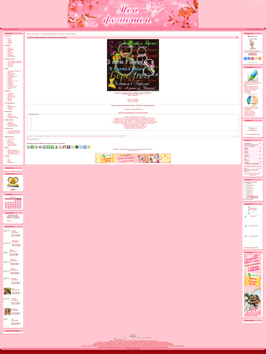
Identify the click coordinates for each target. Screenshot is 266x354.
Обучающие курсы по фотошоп (167, 346)
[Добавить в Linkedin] (85, 147)
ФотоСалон (247, 91)
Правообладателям (13, 150)
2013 (33, 33)
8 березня (83, 136)
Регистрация (11, 29)
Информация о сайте (13, 133)
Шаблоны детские (127, 344)
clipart (68, 136)
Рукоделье (154, 347)
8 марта (10, 79)
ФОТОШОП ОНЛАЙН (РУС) (251, 81)
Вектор (9, 51)
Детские (10, 47)
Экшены (10, 42)
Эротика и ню (11, 63)
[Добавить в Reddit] (81, 147)
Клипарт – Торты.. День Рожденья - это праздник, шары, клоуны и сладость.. (135, 120)
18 (6, 206)
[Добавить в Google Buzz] (40, 147)
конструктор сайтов (134, 352)
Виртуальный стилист (250, 90)
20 (10, 206)
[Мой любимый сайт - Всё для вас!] (252, 213)
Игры (9, 159)
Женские (10, 98)
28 (13, 208)
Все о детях (11, 142)
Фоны (9, 105)
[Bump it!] (56, 147)
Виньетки (10, 82)
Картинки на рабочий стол (116, 346)
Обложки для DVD (12, 86)
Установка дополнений (14, 132)
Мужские (10, 78)
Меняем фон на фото (250, 113)
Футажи (10, 115)
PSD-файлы (11, 55)
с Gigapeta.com (249, 191)
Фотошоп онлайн (109, 342)
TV (8, 158)
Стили (9, 39)
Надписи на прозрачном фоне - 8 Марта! (135, 116)
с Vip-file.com (248, 193)
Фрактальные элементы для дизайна (135, 125)
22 (15, 206)
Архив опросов (254, 198)
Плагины (10, 43)
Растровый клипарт (163, 342)
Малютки (10, 94)
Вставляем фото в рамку (251, 107)
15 (15, 204)
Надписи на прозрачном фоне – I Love (135, 128)
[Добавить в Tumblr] (68, 147)
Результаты (246, 198)
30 (17, 208)
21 (13, 206)
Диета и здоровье (12, 145)
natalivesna (53, 136)
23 (17, 206)
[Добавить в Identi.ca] (28, 147)
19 (8, 206)
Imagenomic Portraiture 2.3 (251, 87)
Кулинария (10, 141)
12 (8, 204)
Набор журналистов (151, 341)
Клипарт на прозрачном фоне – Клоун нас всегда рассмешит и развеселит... (135, 123)
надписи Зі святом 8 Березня (112, 136)
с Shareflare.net (249, 190)
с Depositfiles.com (250, 185)
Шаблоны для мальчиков (140, 344)
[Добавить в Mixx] (64, 147)
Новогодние (11, 93)
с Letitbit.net (248, 183)
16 (17, 204)
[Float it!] (44, 147)
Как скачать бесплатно (14, 153)
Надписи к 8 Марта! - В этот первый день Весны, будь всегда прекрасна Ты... (135, 118)
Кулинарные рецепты (136, 347)
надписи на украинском (75, 136)
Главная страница (114, 341)
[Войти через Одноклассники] (259, 58)
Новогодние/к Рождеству (14, 71)
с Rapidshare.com (250, 188)
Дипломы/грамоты (115, 344)
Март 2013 (13, 197)
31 (20, 208)
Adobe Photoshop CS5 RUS (251, 86)
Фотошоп (10, 113)
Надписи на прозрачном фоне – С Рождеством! (135, 124)
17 (20, 204)
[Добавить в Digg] (60, 147)
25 (6, 208)
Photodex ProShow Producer (251, 89)
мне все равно (249, 195)
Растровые (10, 52)
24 (20, 206)
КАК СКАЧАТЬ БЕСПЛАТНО (140, 113)
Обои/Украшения (12, 106)
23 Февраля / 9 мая (13, 81)
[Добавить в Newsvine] (32, 147)
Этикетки (10, 84)
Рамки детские (134, 343)
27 (10, 208)
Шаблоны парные (98, 346)
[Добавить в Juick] (36, 147)
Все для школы (12, 87)
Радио (9, 161)
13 (10, 204)
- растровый (35, 136)
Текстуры (10, 109)
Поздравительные (12, 76)
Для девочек (11, 95)
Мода (9, 140)
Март (37, 33)
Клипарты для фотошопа (95, 136)
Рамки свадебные (144, 343)
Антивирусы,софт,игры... (251, 247)
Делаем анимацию (249, 114)
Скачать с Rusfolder (133, 99)
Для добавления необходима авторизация (252, 174)
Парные (10, 100)
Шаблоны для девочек (155, 344)
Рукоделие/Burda (12, 144)
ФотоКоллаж (247, 92)
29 (15, 208)
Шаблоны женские (168, 344)
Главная (5, 29)
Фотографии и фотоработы (15, 62)
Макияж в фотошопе (249, 112)
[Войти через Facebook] (249, 58)
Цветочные (11, 50)
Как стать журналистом (14, 151)
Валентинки (11, 77)
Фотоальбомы (11, 73)
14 (13, 204)
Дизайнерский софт (13, 117)
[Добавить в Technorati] (52, 147)
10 (20, 202)
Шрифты (10, 40)
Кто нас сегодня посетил (253, 134)
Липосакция (247, 109)
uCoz (142, 352)
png (60, 136)
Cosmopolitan (11, 139)
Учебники (10, 122)
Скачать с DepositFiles (133, 100)
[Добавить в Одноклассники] (72, 147)
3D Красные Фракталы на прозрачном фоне (135, 126)
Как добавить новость (13, 152)
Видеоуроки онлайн (13, 126)
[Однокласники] (17, 221)
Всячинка (10, 65)
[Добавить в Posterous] (89, 147)
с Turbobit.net (248, 186)
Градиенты (10, 107)
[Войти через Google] (256, 58)
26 (8, 208)
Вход (17, 29)
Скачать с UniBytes (133, 101)
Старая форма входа (252, 62)
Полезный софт (12, 116)
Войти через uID (252, 54)
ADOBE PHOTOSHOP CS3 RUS (252, 82)
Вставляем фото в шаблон (251, 108)
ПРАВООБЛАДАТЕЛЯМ (124, 113)
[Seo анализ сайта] (147, 339)
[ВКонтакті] (15, 221)
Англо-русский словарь (14, 130)
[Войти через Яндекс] (252, 58)
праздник (103, 136)
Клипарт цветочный (123, 343)
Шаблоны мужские (87, 346)
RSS (262, 29)
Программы (141, 346)
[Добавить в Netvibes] (48, 147)
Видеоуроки (11, 123)
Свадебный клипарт (111, 343)
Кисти (9, 38)
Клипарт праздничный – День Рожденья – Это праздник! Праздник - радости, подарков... (135, 121)
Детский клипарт (99, 343)
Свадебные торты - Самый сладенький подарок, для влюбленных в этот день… (135, 119)
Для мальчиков (11, 97)
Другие (9, 54)
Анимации (10, 66)
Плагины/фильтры (134, 342)
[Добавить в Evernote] (76, 147)
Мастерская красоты (249, 115)
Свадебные (11, 49)
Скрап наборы (11, 56)
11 (6, 204)
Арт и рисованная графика (15, 61)
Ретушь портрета (249, 110)
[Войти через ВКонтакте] (245, 58)
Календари (10, 83)
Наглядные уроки (12, 124)
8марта (87, 136)
